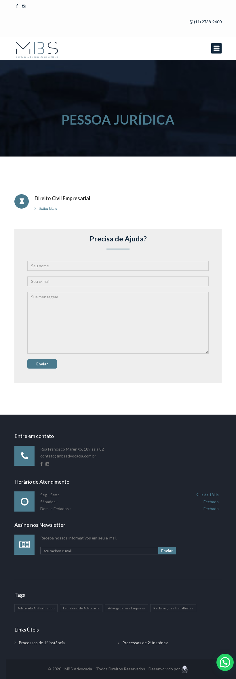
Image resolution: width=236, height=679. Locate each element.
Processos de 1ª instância (42, 642)
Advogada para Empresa (126, 608)
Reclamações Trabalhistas (173, 608)
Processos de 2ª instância (145, 642)
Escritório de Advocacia (81, 608)
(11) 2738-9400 (207, 21)
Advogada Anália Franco (36, 608)
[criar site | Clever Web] (185, 668)
